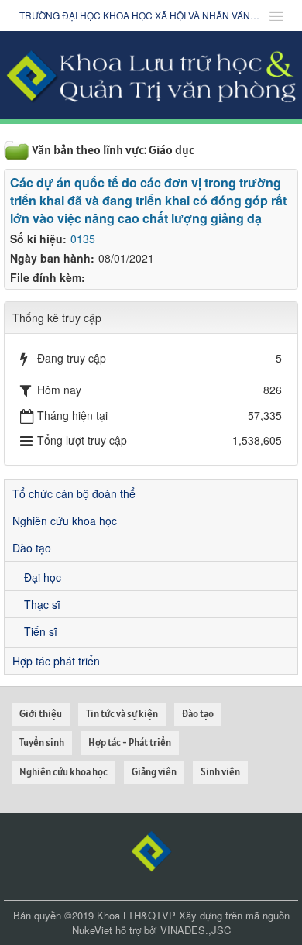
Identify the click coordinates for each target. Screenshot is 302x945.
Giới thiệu (40, 713)
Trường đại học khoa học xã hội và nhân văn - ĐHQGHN (139, 15)
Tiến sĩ (40, 631)
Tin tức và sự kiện (122, 713)
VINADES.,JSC (195, 930)
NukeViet (92, 930)
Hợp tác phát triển (56, 660)
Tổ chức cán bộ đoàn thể (74, 493)
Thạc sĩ (42, 604)
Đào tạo (31, 547)
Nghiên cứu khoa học (64, 520)
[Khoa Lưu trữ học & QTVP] (151, 73)
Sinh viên (220, 771)
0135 (82, 238)
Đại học (42, 577)
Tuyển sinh (41, 742)
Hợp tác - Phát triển (129, 742)
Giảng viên (154, 771)
